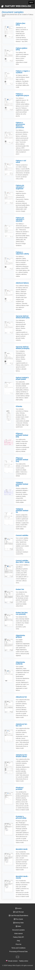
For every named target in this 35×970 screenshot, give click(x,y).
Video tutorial (18, 933)
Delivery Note (19, 922)
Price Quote (19, 919)
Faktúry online (23, 961)
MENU (31, 2)
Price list (18, 944)
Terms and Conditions (18, 948)
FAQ (18, 940)
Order (19, 926)
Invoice (19, 908)
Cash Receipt (19, 912)
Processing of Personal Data (18, 951)
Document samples (18, 930)
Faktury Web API (18, 937)
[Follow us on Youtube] (17, 957)
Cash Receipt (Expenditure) (19, 915)
